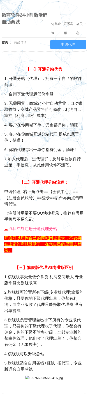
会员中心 (81, 28)
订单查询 (56, 28)
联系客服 (68, 28)
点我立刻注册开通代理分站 (32, 228)
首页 (5, 42)
